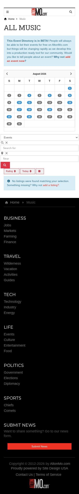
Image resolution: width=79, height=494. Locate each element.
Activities (10, 274)
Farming (10, 236)
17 (19, 109)
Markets (10, 231)
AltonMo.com (60, 464)
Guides (9, 280)
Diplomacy (12, 384)
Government (13, 372)
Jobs (7, 225)
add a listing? (51, 185)
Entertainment (14, 345)
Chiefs (9, 405)
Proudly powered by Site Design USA (39, 468)
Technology (12, 302)
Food (8, 351)
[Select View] (40, 171)
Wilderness (12, 263)
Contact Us (25, 475)
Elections (11, 378)
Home (11, 19)
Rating (9, 171)
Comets (10, 411)
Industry (10, 307)
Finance (10, 242)
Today (25, 171)
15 (70, 102)
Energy (9, 313)
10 (19, 102)
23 (9, 117)
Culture (9, 340)
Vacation (10, 269)
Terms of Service (48, 475)
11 (29, 102)
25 (29, 117)
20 (50, 109)
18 (29, 109)
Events (9, 334)
